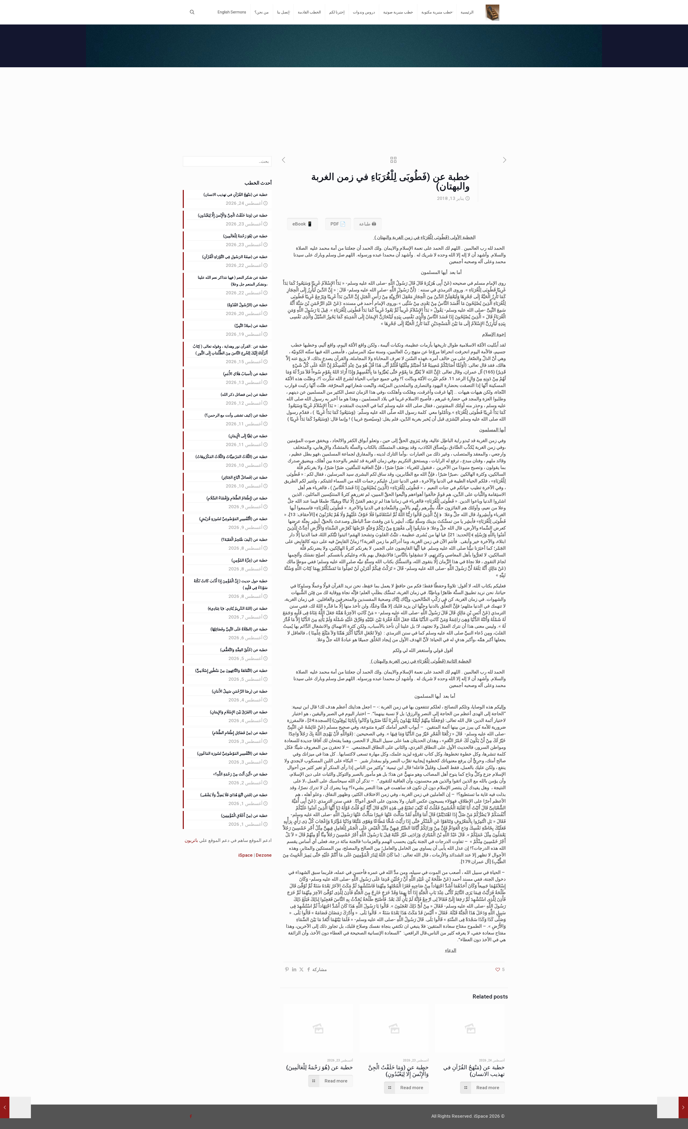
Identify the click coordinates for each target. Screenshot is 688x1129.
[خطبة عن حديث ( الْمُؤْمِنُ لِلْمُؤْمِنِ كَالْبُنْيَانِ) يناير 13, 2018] (672, 1107)
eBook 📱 (302, 224)
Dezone (264, 855)
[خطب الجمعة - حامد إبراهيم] (492, 12)
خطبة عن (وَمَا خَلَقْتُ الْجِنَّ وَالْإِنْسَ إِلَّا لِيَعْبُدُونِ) (398, 1070)
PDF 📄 (338, 224)
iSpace (245, 855)
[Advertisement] (344, 107)
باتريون (191, 840)
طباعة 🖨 (367, 224)
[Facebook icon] (191, 1116)
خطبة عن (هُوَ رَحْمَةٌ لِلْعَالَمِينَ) (319, 1067)
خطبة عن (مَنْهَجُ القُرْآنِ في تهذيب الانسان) (474, 1070)
